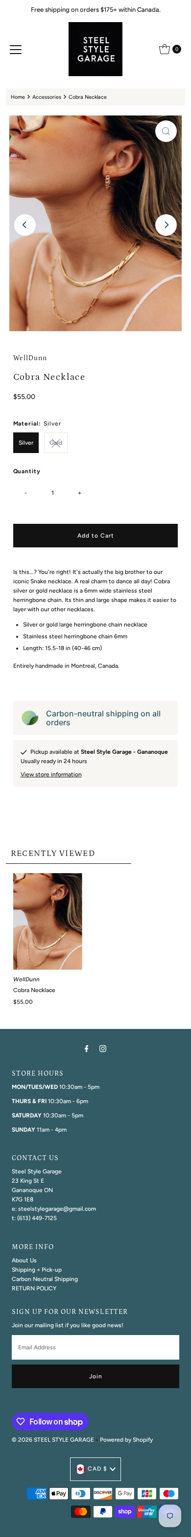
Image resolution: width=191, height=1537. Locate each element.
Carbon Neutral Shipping (45, 1279)
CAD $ (97, 1468)
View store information (51, 774)
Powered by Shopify (126, 1439)
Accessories (46, 97)
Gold (55, 442)
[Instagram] (102, 1048)
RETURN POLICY (34, 1288)
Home (18, 97)
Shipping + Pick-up (37, 1269)
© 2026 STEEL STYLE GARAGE (53, 1439)
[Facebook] (87, 1048)
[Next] (166, 225)
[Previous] (25, 225)
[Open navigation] (15, 49)
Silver (26, 442)
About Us (24, 1260)
